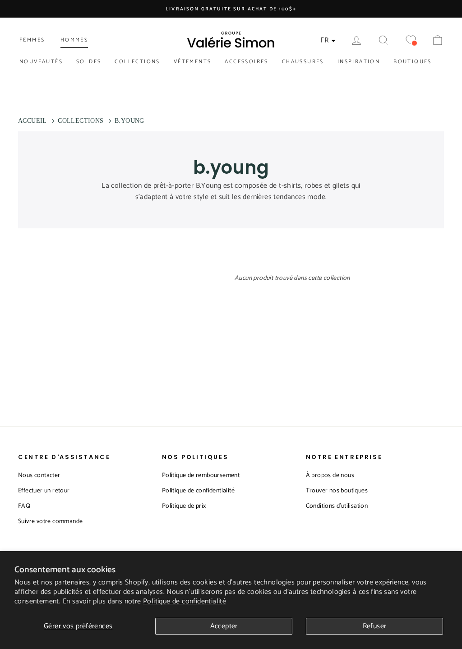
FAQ (24, 506)
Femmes (32, 40)
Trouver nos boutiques (337, 491)
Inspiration (358, 61)
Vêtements (193, 61)
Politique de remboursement (201, 475)
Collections (137, 61)
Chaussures (303, 61)
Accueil (32, 120)
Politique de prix (184, 506)
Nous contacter (39, 475)
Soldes (88, 61)
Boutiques (412, 61)
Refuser (375, 626)
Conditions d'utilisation (337, 506)
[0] (410, 40)
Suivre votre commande (50, 521)
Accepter (224, 626)
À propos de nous (330, 475)
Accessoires (246, 61)
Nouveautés (41, 61)
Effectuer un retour (44, 491)
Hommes (74, 40)
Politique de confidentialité (184, 601)
